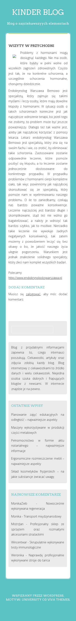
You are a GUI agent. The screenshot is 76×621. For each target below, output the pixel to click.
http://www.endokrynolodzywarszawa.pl (35, 278)
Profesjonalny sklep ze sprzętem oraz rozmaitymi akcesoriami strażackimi (37, 529)
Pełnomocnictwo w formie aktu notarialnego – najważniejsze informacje (37, 445)
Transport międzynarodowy (42, 516)
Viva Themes (59, 599)
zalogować (33, 294)
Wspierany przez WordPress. (38, 595)
